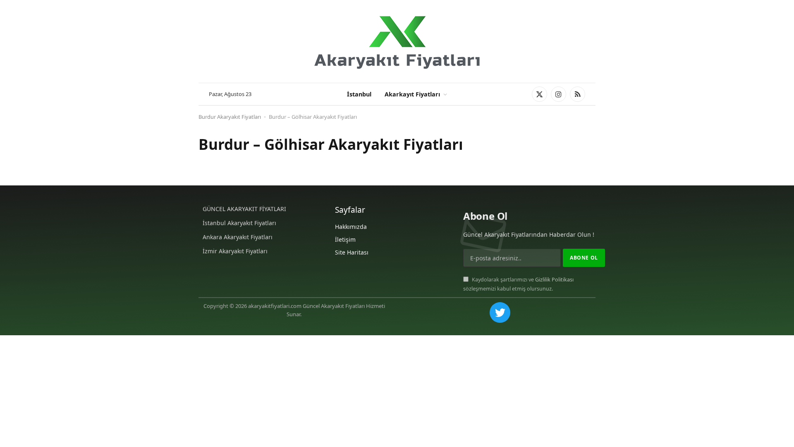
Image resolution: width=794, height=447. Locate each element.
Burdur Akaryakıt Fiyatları (229, 116)
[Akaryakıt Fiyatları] (397, 41)
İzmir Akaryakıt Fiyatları (235, 251)
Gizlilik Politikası (554, 279)
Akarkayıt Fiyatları (412, 94)
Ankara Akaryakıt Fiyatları (238, 237)
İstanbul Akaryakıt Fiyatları (239, 223)
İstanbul (359, 94)
